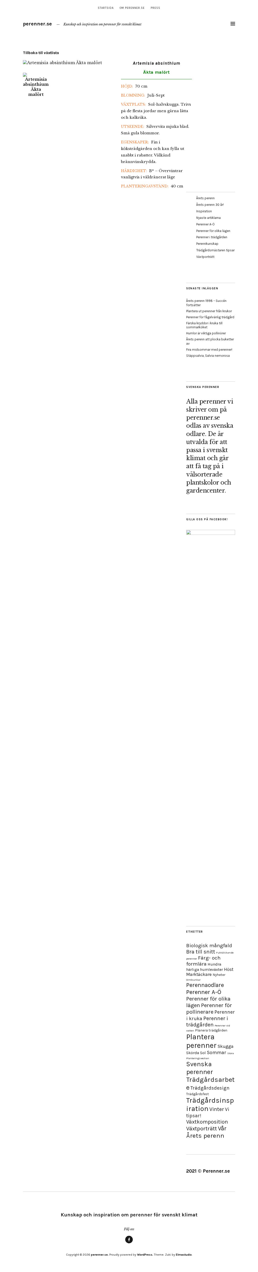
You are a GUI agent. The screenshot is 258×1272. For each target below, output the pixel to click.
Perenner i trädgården (211, 237)
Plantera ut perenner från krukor (209, 311)
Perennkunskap (207, 244)
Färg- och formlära (203, 961)
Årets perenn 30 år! (210, 205)
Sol (203, 1052)
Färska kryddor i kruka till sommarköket (204, 325)
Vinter (216, 1109)
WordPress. (145, 1254)
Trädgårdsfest (197, 1094)
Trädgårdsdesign (210, 1088)
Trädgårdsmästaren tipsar (215, 250)
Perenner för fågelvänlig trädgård (210, 317)
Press (155, 8)
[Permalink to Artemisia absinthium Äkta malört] (62, 62)
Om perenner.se (132, 8)
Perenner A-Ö (205, 224)
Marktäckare (199, 974)
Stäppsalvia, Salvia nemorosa (208, 355)
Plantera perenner (201, 1041)
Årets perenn (205, 198)
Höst (228, 969)
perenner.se (37, 24)
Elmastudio (184, 1254)
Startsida (106, 8)
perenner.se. (100, 1254)
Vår (222, 1128)
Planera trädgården (211, 1030)
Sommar (216, 1052)
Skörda (192, 1052)
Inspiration (204, 211)
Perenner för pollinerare (209, 1008)
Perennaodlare (205, 985)
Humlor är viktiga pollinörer (206, 333)
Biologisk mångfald (209, 945)
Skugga (225, 1046)
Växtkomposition (207, 1122)
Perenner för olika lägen (213, 231)
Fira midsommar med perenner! (209, 349)
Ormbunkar (193, 979)
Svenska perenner (199, 1068)
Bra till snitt (200, 951)
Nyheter (219, 975)
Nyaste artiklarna (208, 218)
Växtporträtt (205, 257)
